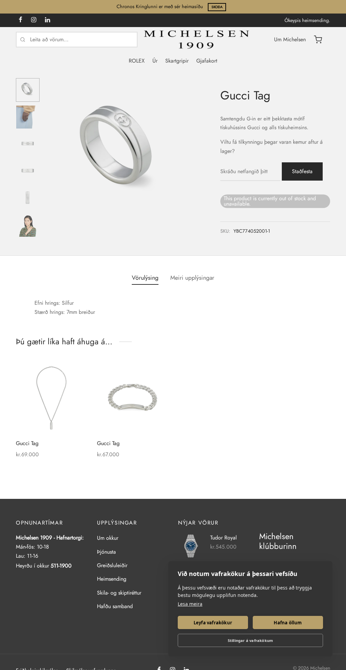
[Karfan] (318, 40)
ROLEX (137, 61)
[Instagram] (33, 20)
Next (188, 152)
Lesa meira (190, 604)
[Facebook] (20, 20)
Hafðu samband (115, 606)
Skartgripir (177, 61)
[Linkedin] (47, 20)
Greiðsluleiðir (112, 565)
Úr (154, 61)
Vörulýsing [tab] (145, 277)
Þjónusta (106, 552)
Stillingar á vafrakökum (250, 640)
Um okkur (107, 538)
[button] (77, 372)
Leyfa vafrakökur (213, 623)
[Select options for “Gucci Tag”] (158, 372)
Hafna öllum (288, 623)
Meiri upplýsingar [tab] (192, 277)
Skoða (217, 6)
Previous (53, 152)
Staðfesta (302, 171)
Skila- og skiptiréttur (119, 593)
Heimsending (111, 579)
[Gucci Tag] (51, 397)
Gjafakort (206, 61)
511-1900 (61, 566)
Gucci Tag (27, 443)
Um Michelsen (290, 39)
